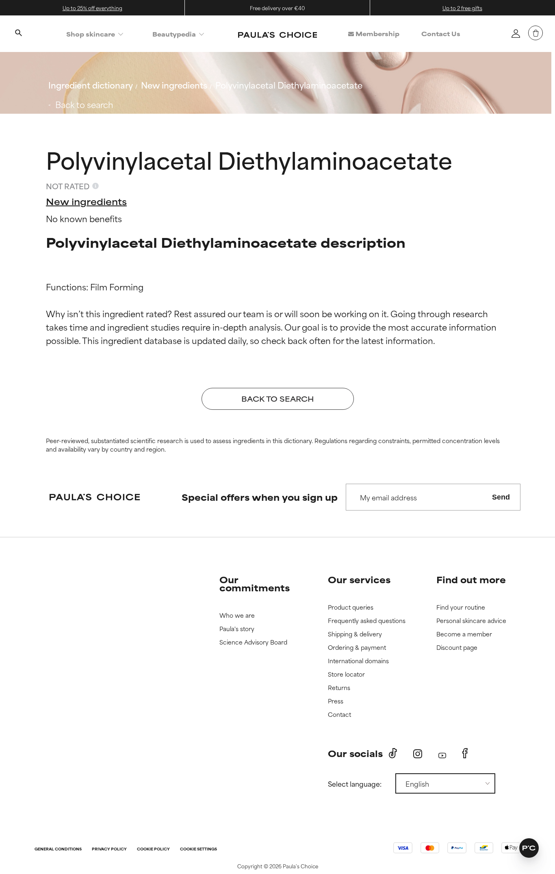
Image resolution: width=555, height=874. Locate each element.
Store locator (346, 674)
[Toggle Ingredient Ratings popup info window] (95, 186)
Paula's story (236, 629)
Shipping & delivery (355, 634)
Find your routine (460, 607)
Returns (339, 688)
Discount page (456, 648)
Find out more (471, 579)
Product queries (350, 607)
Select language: (355, 783)
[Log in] (515, 33)
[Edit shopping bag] (535, 33)
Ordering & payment (357, 648)
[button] (529, 848)
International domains (358, 661)
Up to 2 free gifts (462, 8)
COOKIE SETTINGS (198, 849)
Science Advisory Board (253, 642)
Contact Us (440, 33)
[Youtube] (442, 754)
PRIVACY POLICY (109, 849)
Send (501, 497)
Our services (359, 579)
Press (335, 701)
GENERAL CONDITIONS (58, 849)
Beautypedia (174, 34)
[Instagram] (417, 754)
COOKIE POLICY (153, 849)
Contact (339, 715)
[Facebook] (465, 753)
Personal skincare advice (471, 621)
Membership (376, 33)
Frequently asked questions (366, 621)
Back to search (84, 104)
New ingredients (174, 84)
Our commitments (254, 583)
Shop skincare (90, 34)
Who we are (237, 615)
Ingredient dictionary (90, 84)
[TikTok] (393, 753)
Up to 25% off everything (92, 8)
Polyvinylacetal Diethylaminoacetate (288, 84)
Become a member (464, 634)
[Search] (18, 34)
